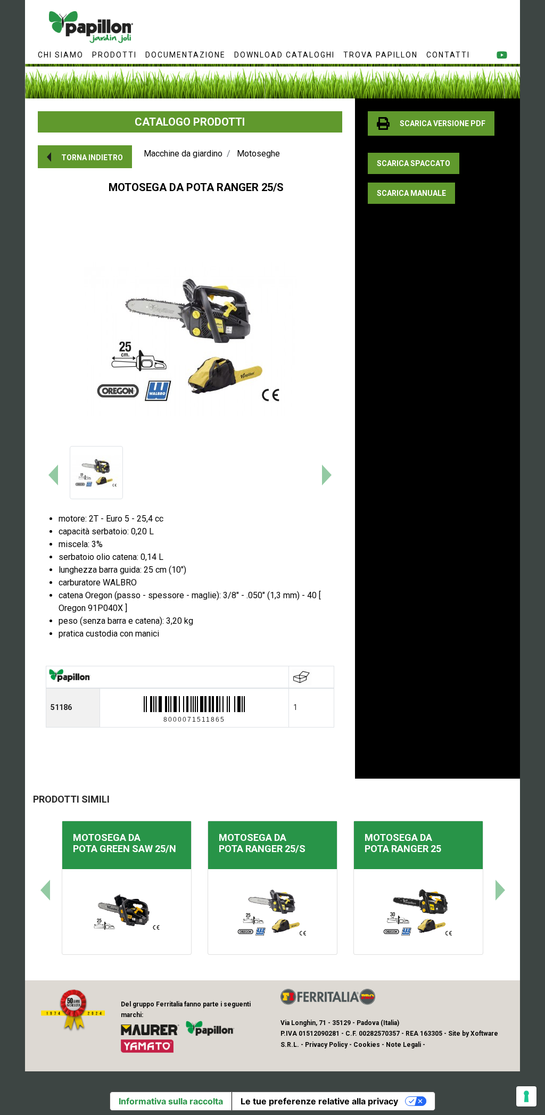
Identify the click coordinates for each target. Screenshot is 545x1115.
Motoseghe (258, 153)
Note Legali (403, 1044)
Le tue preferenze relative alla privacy (319, 1101)
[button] (85, 156)
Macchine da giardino (183, 153)
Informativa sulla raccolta (171, 1101)
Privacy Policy (326, 1044)
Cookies (366, 1044)
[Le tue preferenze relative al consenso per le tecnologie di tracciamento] (526, 1096)
